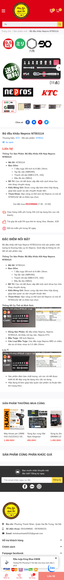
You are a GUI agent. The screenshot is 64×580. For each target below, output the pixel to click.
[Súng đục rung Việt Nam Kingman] (37, 419)
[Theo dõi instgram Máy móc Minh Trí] (39, 486)
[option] (32, 67)
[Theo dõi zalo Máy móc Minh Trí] (32, 486)
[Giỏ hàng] (57, 11)
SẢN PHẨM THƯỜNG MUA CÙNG (23, 403)
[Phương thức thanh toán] (20, 569)
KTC (18, 138)
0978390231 (41, 528)
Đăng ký (57, 479)
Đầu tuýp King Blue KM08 (26, 559)
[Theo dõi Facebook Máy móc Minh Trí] (24, 486)
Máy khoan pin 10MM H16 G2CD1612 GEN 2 (14, 436)
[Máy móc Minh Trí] (26, 10)
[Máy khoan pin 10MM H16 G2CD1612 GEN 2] (14, 419)
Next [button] (59, 67)
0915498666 (31, 204)
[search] (60, 24)
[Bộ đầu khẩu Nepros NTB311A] (32, 67)
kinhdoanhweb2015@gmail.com (28, 533)
